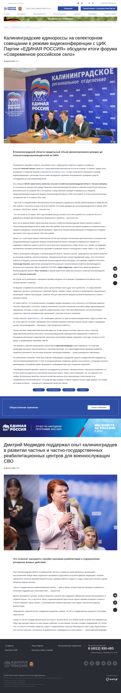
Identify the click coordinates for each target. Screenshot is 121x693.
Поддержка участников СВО (60, 19)
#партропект (69, 390)
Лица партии (21, 14)
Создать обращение (98, 407)
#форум (83, 390)
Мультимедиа (92, 14)
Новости (28, 27)
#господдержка (54, 390)
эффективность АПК (35, 318)
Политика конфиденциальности (15, 682)
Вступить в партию (110, 14)
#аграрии (39, 390)
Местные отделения (60, 14)
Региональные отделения (69, 646)
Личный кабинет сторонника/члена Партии (99, 8)
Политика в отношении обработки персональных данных (23, 684)
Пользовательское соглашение (14, 680)
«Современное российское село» (52, 172)
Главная (6, 27)
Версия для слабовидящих (108, 3)
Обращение (68, 8)
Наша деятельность (39, 14)
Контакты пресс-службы (42, 650)
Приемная (77, 14)
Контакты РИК (11, 650)
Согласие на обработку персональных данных (19, 686)
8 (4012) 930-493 (101, 648)
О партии (7, 14)
